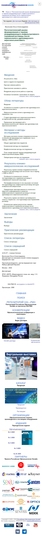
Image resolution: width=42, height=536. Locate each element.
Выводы (8, 222)
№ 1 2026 (11, 437)
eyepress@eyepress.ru (34, 521)
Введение (9, 75)
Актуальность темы (10, 79)
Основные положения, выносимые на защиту (19, 94)
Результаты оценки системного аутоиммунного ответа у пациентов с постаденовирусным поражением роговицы (20, 199)
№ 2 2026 (11, 432)
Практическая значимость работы (15, 88)
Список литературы (14, 238)
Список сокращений (14, 246)
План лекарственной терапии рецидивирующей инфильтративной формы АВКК (19, 153)
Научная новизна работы (12, 85)
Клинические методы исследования (16, 146)
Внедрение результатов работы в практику (18, 91)
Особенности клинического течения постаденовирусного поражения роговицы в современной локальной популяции (17, 178)
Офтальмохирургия (17, 429)
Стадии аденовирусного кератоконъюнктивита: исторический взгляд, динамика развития (19, 118)
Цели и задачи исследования (14, 82)
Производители (21, 408)
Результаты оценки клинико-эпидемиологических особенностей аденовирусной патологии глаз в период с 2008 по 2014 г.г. (20, 171)
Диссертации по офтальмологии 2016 (32, 22)
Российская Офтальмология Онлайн (28, 519)
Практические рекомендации (19, 230)
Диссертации (17, 21)
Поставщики (21, 411)
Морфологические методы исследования (18, 149)
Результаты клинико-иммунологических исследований (21, 164)
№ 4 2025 (11, 443)
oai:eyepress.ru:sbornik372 (25, 284)
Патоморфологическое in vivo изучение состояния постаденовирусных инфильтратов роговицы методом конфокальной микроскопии (20, 184)
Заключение (10, 214)
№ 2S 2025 (17, 454)
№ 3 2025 (17, 448)
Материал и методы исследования (14, 131)
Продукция (21, 405)
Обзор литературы (14, 100)
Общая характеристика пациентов (15, 143)
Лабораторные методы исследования (16, 157)
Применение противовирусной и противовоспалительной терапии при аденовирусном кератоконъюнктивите (20, 124)
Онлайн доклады (9, 341)
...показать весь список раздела (29, 96)
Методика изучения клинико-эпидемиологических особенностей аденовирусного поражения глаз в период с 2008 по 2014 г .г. (20, 138)
